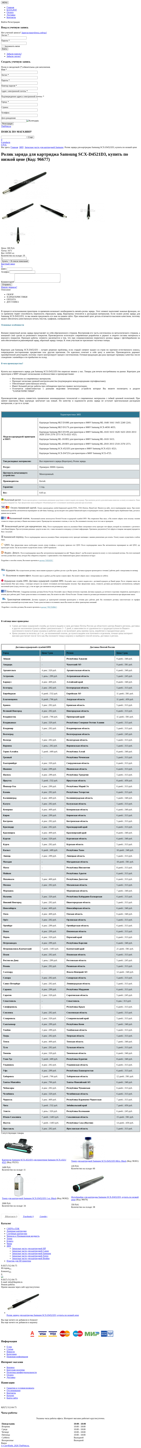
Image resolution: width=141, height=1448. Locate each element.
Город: (5, 102)
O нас (9, 1347)
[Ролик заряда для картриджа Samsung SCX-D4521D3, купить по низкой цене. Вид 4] (18, 234)
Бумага (10, 1241)
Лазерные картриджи (17, 1231)
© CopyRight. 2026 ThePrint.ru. (15, 1445)
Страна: (4, 107)
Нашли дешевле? (9, 287)
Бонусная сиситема (16, 1370)
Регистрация (7, 124)
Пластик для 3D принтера (19, 1261)
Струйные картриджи (17, 1233)
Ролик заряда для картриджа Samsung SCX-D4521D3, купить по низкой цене (43, 1315)
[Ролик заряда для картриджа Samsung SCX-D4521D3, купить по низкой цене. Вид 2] (53, 211)
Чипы (9, 1243)
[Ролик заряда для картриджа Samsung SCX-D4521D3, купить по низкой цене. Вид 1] (18, 211)
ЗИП (21, 147)
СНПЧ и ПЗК (13, 1228)
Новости (11, 1351)
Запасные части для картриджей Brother (31, 1258)
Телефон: (5, 112)
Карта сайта (12, 1398)
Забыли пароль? (14, 54)
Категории (12, 1354)
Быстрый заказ (8, 264)
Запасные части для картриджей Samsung (44, 147)
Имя (4, 69)
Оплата (10, 12)
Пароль (5, 80)
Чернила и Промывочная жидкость (23, 1236)
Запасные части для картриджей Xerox (30, 1256)
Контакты (11, 17)
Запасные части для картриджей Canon (30, 1251)
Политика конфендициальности (22, 1372)
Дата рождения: (8, 118)
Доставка (11, 15)
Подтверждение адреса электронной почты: (22, 96)
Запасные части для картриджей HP (29, 1248)
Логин (5, 75)
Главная (10, 7)
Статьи (10, 1349)
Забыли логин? (14, 56)
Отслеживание (14, 1390)
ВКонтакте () (11, 1216)
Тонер (9, 1238)
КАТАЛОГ (12, 10)
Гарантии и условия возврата (20, 1388)
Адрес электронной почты (14, 91)
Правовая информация (17, 1356)
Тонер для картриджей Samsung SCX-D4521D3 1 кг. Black (29, 1198)
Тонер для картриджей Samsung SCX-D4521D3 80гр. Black (98, 1161)
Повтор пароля (9, 86)
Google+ (43, 1216)
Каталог (10, 1395)
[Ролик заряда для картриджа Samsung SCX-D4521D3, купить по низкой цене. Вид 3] (88, 211)
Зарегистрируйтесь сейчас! (34, 32)
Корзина (10, 1367)
